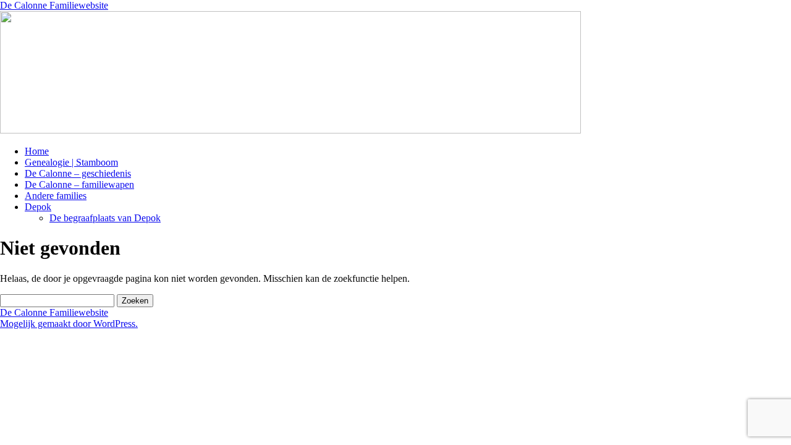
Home (37, 151)
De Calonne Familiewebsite (54, 5)
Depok (38, 206)
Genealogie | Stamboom (71, 162)
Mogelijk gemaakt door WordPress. (69, 323)
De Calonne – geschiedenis (78, 173)
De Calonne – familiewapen (79, 184)
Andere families (56, 195)
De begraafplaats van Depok (105, 218)
